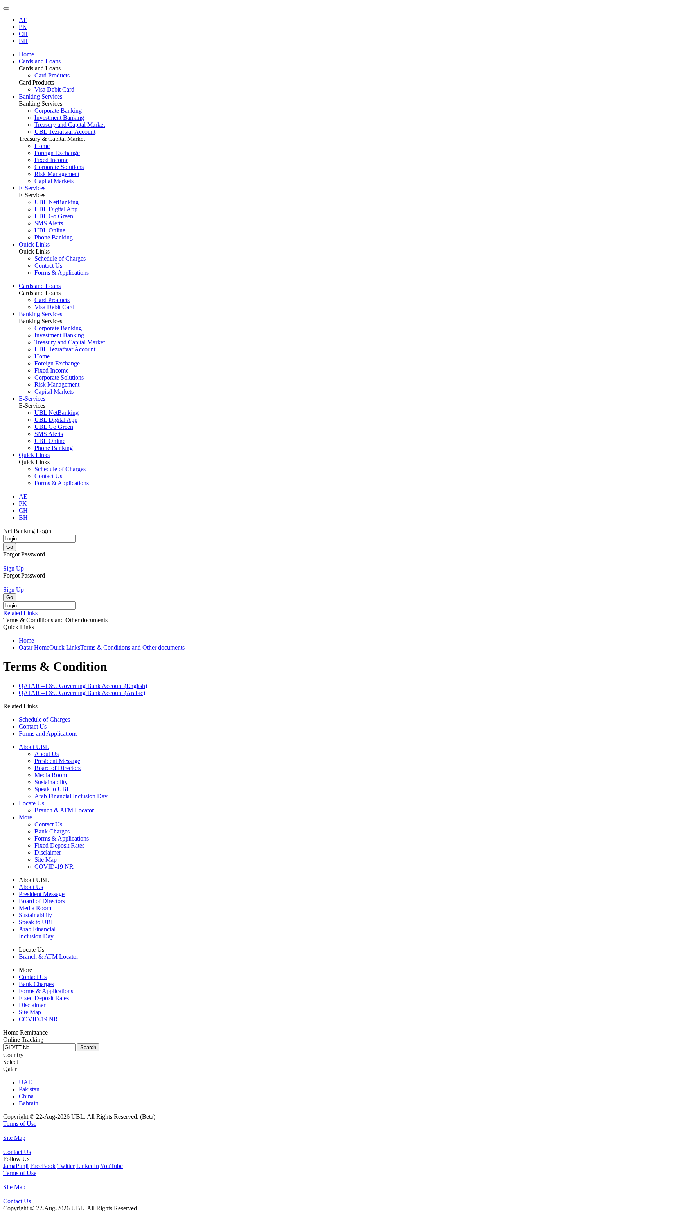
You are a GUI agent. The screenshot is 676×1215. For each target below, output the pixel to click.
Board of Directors (57, 768)
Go (9, 547)
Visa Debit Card (54, 89)
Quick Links (34, 455)
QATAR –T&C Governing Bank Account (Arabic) (82, 692)
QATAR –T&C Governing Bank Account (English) (83, 685)
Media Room (50, 775)
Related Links (20, 613)
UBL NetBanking (56, 202)
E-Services (32, 398)
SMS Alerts (48, 223)
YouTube (111, 1166)
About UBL (34, 746)
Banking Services (40, 314)
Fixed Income (51, 160)
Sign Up (13, 568)
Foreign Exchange (57, 152)
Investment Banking (59, 117)
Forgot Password (24, 554)
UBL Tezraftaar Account (64, 131)
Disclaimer (47, 852)
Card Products (52, 75)
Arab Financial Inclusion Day (71, 796)
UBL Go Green (53, 216)
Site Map (45, 859)
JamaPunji (16, 1166)
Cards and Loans (40, 286)
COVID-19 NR (54, 866)
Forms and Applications (48, 733)
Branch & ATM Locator (64, 810)
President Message (57, 761)
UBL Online (49, 230)
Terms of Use (19, 1123)
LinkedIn (87, 1166)
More (25, 817)
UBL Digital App (55, 209)
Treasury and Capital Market (69, 124)
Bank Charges (52, 831)
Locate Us (31, 803)
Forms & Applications (61, 272)
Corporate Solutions (59, 167)
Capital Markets (54, 181)
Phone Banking (53, 237)
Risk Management (56, 174)
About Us (46, 754)
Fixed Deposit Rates (59, 845)
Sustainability (51, 782)
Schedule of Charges (60, 258)
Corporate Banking (58, 110)
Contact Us (48, 265)
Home (42, 145)
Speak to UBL (52, 789)
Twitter (66, 1166)
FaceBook (43, 1166)
